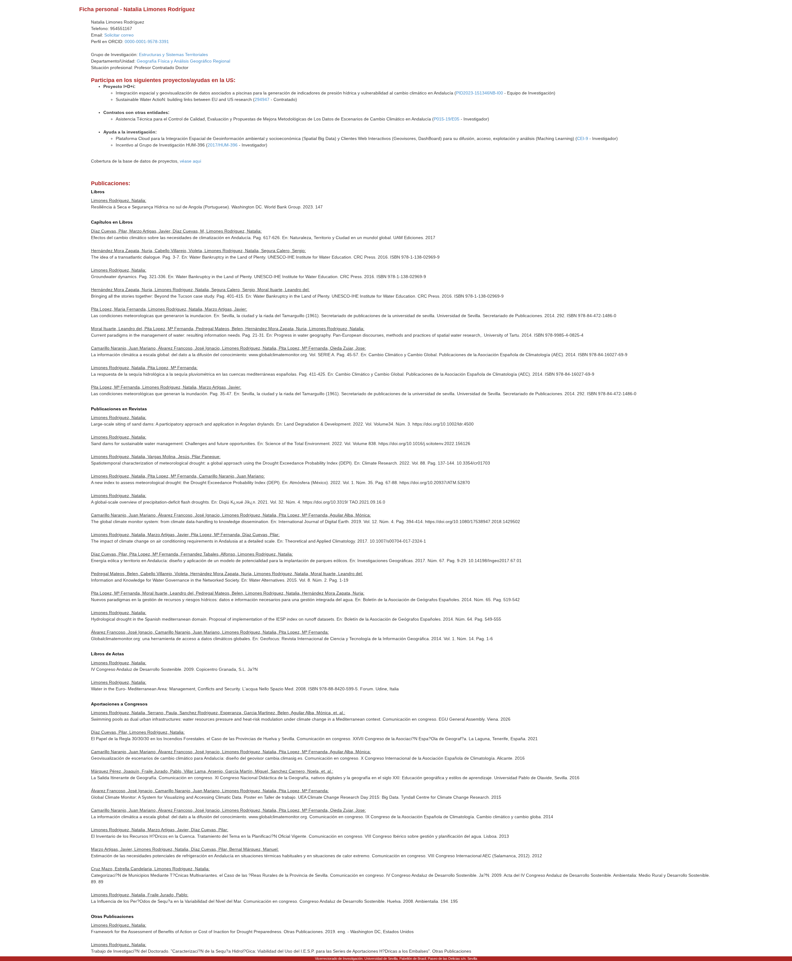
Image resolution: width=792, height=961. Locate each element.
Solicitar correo (119, 35)
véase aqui (190, 161)
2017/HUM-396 (223, 144)
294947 (262, 99)
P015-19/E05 (446, 118)
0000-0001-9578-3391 (147, 41)
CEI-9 (582, 138)
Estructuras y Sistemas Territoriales (173, 54)
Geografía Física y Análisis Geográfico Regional (183, 61)
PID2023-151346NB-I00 (479, 92)
